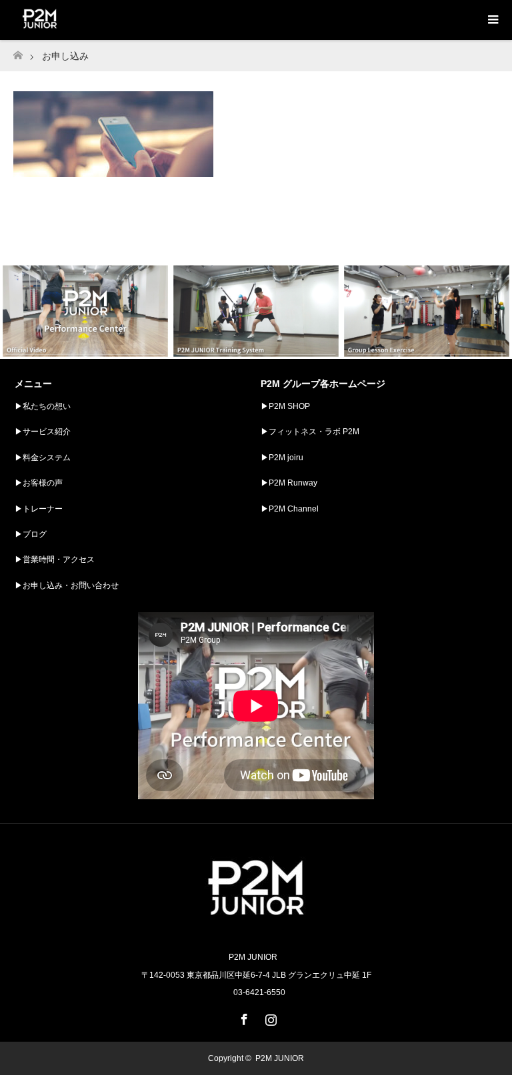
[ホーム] (17, 52)
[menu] (492, 20)
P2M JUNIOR (279, 1058)
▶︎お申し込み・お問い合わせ (67, 585)
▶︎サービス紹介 (43, 431)
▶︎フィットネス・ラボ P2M (310, 431)
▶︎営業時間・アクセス (55, 559)
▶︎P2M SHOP (285, 406)
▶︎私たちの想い (43, 406)
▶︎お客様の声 (39, 483)
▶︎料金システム (43, 457)
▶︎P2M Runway (289, 483)
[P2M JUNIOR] (256, 929)
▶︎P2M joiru (282, 457)
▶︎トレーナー (39, 509)
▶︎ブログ (31, 534)
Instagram (269, 1017)
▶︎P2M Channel (290, 509)
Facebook (243, 1017)
